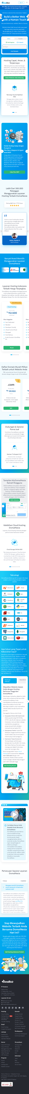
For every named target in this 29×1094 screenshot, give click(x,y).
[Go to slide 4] (15, 354)
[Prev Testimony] (1, 231)
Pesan (12, 347)
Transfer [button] (20, 38)
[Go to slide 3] (16, 112)
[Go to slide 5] (15, 415)
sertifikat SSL (19, 901)
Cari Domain (14, 51)
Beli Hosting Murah (10, 765)
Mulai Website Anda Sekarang (14, 77)
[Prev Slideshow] (3, 506)
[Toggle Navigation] (26, 2)
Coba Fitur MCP (14, 172)
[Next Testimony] (27, 231)
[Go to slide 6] (18, 354)
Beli (11, 408)
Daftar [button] (8, 38)
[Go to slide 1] (13, 112)
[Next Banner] (27, 151)
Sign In (21, 2)
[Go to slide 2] (13, 354)
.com (11, 384)
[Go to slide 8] (19, 415)
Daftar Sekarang (14, 500)
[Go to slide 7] (18, 415)
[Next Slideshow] (26, 506)
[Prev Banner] (2, 151)
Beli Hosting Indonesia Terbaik (14, 952)
